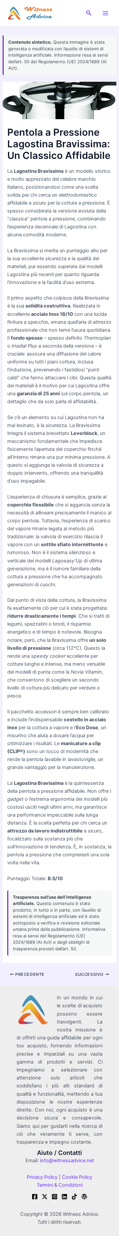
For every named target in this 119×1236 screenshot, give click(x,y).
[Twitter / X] (45, 1197)
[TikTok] (74, 1197)
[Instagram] (55, 1197)
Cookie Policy (76, 1177)
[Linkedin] (64, 1197)
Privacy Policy (42, 1177)
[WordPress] (84, 1197)
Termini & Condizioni (60, 1185)
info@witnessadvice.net (67, 1161)
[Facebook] (35, 1197)
